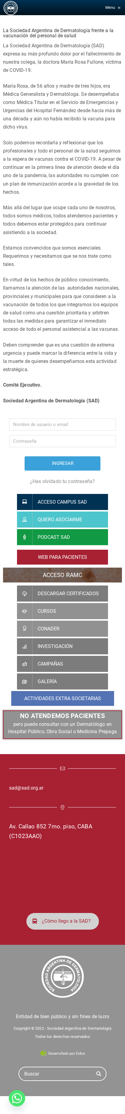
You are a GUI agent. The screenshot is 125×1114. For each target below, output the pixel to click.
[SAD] (10, 7)
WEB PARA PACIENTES (62, 557)
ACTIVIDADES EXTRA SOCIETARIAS (62, 698)
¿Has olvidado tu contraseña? (62, 481)
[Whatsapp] (17, 1098)
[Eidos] (62, 1052)
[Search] (99, 1074)
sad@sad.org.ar (26, 788)
